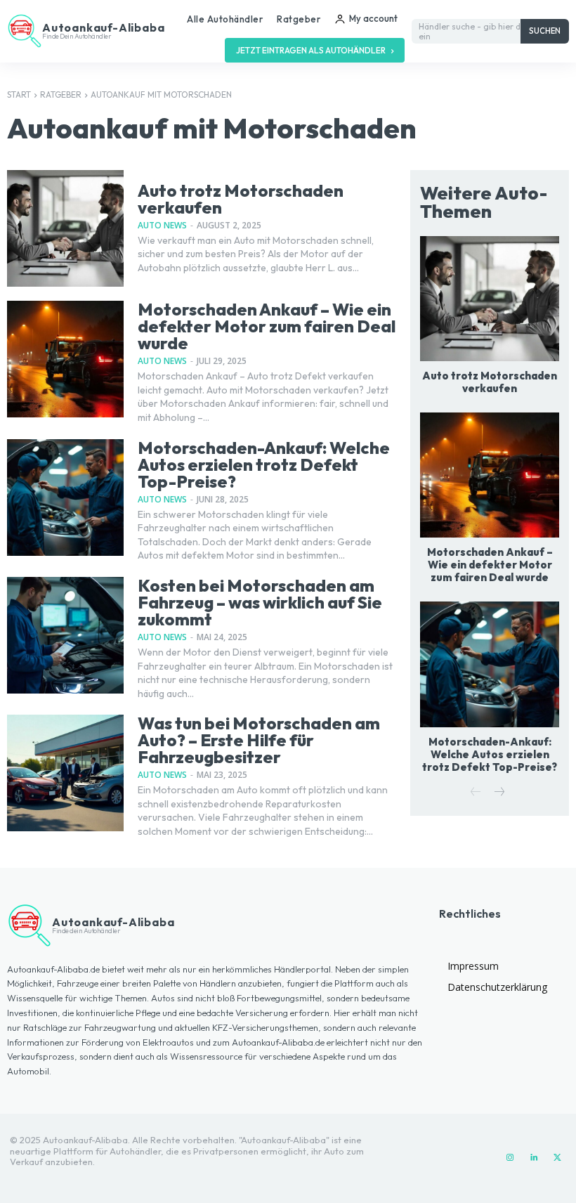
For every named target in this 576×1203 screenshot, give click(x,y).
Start (19, 94)
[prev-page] (476, 793)
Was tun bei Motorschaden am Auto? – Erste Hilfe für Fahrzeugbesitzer (259, 740)
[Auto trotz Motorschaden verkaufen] (65, 228)
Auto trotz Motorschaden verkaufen (240, 199)
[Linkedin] (533, 1158)
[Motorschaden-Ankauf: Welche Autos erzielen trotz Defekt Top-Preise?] (65, 497)
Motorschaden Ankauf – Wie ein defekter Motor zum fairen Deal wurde (266, 326)
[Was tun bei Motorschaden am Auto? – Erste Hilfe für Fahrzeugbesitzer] (65, 773)
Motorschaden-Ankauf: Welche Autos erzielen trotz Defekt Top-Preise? (264, 464)
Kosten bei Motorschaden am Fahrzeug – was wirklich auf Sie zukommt (260, 602)
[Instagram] (510, 1158)
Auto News (162, 225)
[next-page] (498, 793)
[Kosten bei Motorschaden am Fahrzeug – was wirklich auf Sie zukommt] (65, 635)
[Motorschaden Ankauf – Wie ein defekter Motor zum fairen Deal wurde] (65, 359)
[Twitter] (557, 1158)
